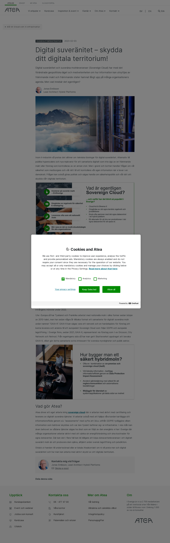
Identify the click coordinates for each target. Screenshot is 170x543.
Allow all (111, 289)
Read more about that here (103, 268)
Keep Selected (89, 289)
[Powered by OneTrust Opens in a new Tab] (129, 304)
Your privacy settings (65, 289)
